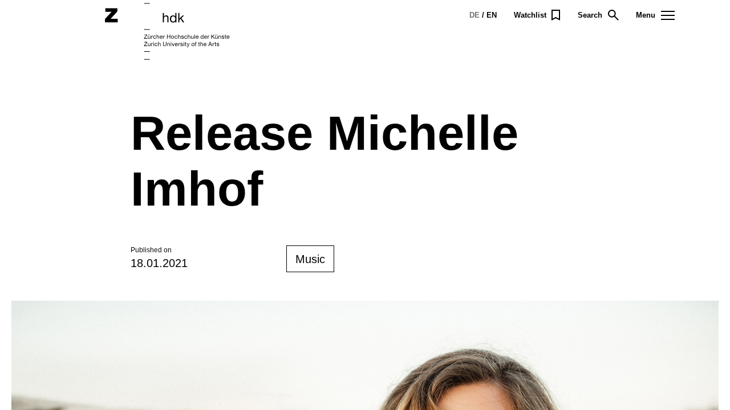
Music (310, 259)
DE (474, 15)
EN (491, 15)
